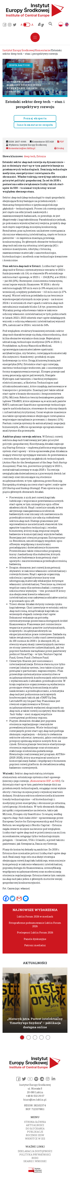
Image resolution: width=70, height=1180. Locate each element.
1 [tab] (22, 1037)
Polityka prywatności (35, 1154)
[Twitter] (12, 898)
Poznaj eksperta (35, 118)
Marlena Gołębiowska (24, 85)
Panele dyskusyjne (35, 939)
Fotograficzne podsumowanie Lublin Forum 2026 (35, 924)
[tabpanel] (35, 999)
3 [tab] (35, 1037)
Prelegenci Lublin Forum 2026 (35, 932)
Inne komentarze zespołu (35, 124)
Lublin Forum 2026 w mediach (35, 916)
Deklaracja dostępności (35, 1151)
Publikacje (35, 1131)
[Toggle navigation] (35, 37)
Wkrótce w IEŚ (35, 1138)
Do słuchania (35, 1128)
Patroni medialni (35, 945)
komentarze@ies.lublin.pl (21, 148)
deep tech (30, 156)
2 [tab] (28, 1037)
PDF (61, 141)
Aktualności (35, 1125)
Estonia (41, 156)
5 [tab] (48, 1037)
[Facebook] (6, 898)
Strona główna (35, 1122)
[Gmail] (19, 898)
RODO (35, 1158)
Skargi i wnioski (35, 1161)
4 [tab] (41, 1037)
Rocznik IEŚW (35, 1135)
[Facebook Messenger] (26, 898)
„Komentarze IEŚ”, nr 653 (44, 781)
